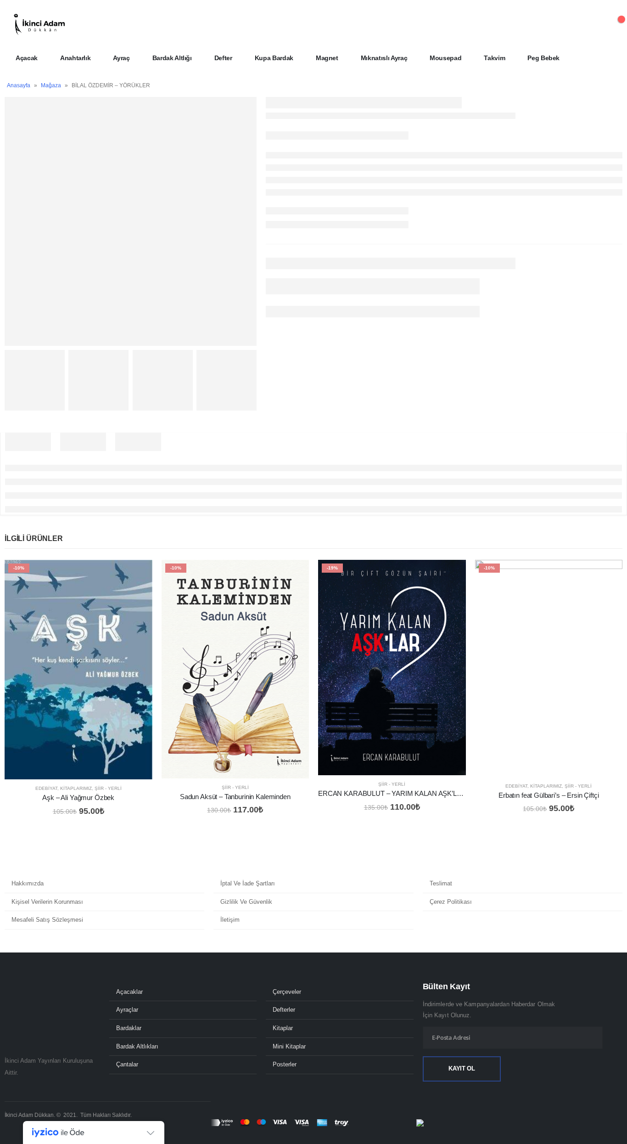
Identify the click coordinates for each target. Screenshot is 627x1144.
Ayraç (121, 58)
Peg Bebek (543, 58)
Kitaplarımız (76, 788)
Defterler (284, 1010)
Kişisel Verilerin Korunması (47, 901)
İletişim (230, 919)
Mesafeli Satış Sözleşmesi (47, 919)
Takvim (494, 58)
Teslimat (441, 883)
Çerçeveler (287, 992)
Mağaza (51, 85)
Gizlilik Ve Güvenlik (246, 901)
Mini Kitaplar (289, 1046)
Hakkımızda (27, 883)
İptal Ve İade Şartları (247, 883)
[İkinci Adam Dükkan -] (39, 24)
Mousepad (445, 58)
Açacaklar (129, 992)
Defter (223, 58)
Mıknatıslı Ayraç (384, 58)
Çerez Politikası (451, 901)
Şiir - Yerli (108, 788)
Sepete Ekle (137, 575)
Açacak (27, 58)
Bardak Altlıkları (137, 1046)
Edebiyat (46, 788)
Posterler (285, 1064)
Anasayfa (18, 85)
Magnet (327, 58)
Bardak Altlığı (172, 58)
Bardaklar (128, 1028)
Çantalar (127, 1064)
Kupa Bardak (274, 58)
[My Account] (591, 24)
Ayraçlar (127, 1010)
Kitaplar (283, 1028)
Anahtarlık (75, 58)
